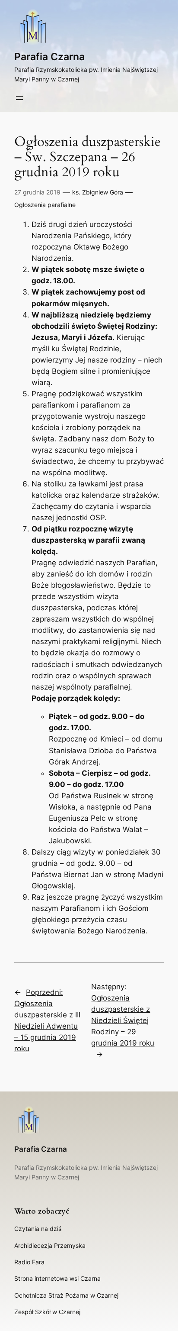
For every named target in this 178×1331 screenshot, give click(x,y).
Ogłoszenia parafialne (45, 204)
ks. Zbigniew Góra (97, 192)
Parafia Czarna (49, 57)
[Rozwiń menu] (19, 98)
